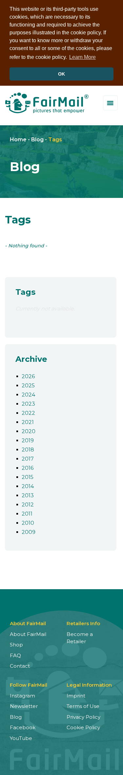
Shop (16, 645)
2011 (27, 514)
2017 (28, 459)
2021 (28, 422)
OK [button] (61, 74)
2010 (28, 523)
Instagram (22, 696)
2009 (28, 532)
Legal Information (89, 685)
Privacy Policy (83, 717)
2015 (27, 477)
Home (18, 139)
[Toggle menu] (110, 103)
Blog (37, 139)
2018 (28, 450)
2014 (28, 486)
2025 (28, 385)
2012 (28, 505)
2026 (28, 376)
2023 (28, 404)
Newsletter (24, 706)
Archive (31, 359)
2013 (28, 495)
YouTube (21, 738)
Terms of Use (83, 706)
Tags (55, 139)
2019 (28, 440)
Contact (20, 666)
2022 (28, 413)
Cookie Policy (83, 727)
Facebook (22, 727)
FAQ (15, 655)
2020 (28, 431)
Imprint (76, 696)
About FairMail (28, 634)
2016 (27, 468)
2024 (28, 395)
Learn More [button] (82, 57)
